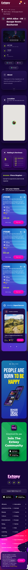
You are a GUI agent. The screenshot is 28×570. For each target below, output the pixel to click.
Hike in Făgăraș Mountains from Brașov (16, 335)
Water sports (18, 551)
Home (6, 9)
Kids (20, 62)
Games (12, 9)
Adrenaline (17, 504)
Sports (4, 543)
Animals (16, 508)
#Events (4, 504)
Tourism (16, 547)
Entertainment (6, 520)
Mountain (4, 535)
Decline (13, 560)
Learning (4, 532)
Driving (16, 516)
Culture (4, 516)
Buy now (18, 222)
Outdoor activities (13, 311)
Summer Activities (7, 547)
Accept (21, 560)
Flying (3, 524)
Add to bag (8, 222)
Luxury (16, 532)
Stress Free (17, 543)
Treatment (5, 551)
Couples (16, 512)
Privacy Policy (13, 566)
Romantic (4, 539)
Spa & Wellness (18, 539)
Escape (16, 520)
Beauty (4, 512)
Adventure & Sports (7, 508)
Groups (14, 67)
